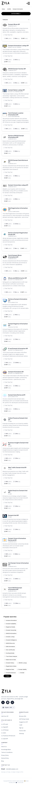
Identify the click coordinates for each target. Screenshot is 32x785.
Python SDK (22, 730)
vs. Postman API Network (8, 735)
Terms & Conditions (6, 752)
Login (20, 725)
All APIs (9, 9)
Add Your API (4, 716)
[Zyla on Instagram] (12, 702)
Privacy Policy (5, 755)
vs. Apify (3, 733)
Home (3, 9)
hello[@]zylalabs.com (12, 769)
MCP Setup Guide (24, 719)
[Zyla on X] (3, 702)
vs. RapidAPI (4, 727)
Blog (2, 761)
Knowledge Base (6, 749)
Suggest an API (23, 722)
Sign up (21, 728)
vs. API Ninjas (5, 730)
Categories (15, 14)
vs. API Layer (4, 724)
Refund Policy (5, 758)
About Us (4, 746)
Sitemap (21, 733)
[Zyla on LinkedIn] (7, 702)
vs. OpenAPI (4, 738)
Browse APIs (22, 716)
